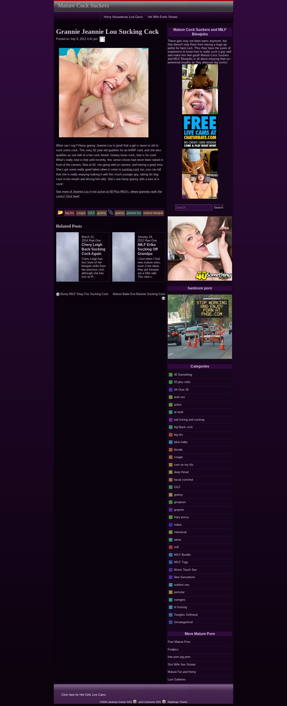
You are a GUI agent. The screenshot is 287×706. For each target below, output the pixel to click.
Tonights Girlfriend (186, 614)
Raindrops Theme (177, 702)
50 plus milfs (182, 382)
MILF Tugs (181, 562)
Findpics (173, 649)
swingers (179, 599)
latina (177, 539)
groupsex (180, 502)
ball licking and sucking (189, 419)
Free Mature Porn (179, 642)
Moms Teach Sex (185, 569)
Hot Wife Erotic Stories (163, 17)
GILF (177, 487)
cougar (178, 457)
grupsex (179, 509)
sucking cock (130, 169)
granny (178, 494)
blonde (178, 449)
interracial (180, 532)
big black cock (183, 427)
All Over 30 (181, 389)
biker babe (180, 442)
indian (178, 524)
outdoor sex (181, 584)
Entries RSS (125, 702)
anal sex (179, 397)
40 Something (183, 374)
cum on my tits (184, 464)
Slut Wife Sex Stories (182, 664)
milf (176, 547)
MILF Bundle (182, 554)
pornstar (179, 592)
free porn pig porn (179, 657)
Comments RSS (152, 702)
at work (178, 412)
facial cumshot (183, 479)
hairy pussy (181, 517)
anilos (178, 404)
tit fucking (180, 607)
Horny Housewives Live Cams (123, 17)
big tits (178, 434)
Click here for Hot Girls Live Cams (83, 694)
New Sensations (184, 577)
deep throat (181, 472)
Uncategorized (183, 622)
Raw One (95, 240)
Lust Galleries (177, 679)
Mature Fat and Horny (182, 672)
